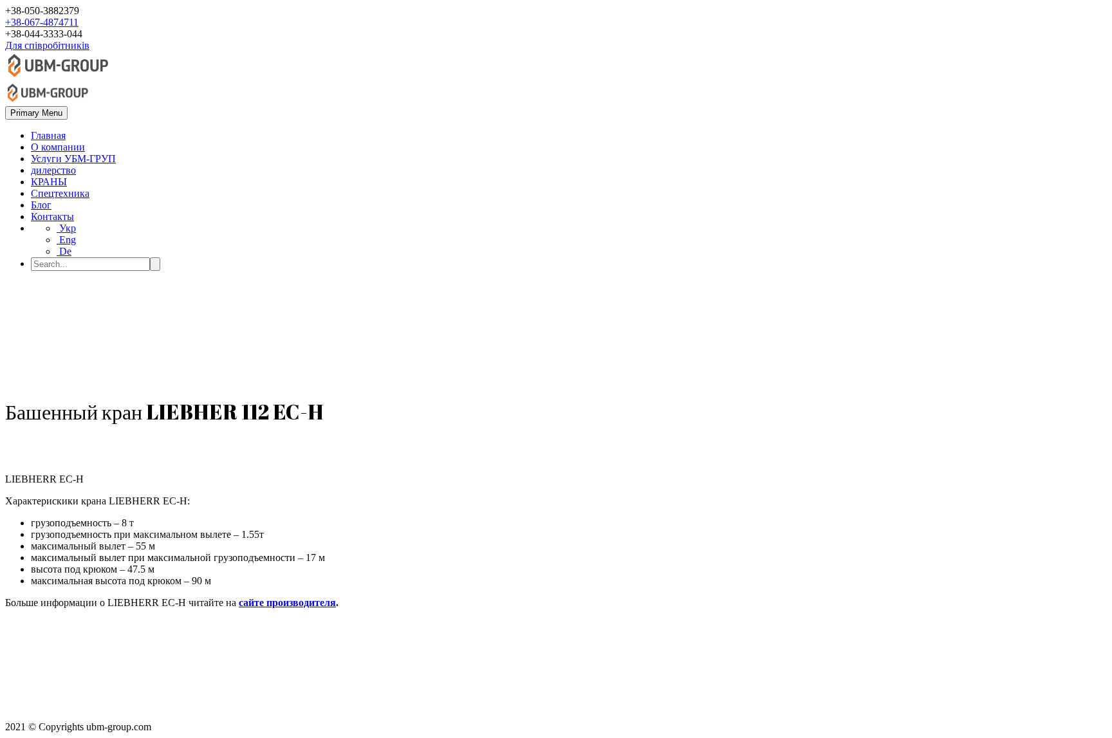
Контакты (52, 216)
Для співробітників (47, 45)
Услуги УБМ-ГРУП (73, 158)
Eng (66, 239)
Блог (41, 204)
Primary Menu (36, 113)
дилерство (53, 170)
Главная (48, 135)
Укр (66, 228)
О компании (58, 147)
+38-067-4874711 (42, 22)
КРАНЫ (49, 181)
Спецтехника (60, 193)
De (64, 251)
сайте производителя (287, 602)
